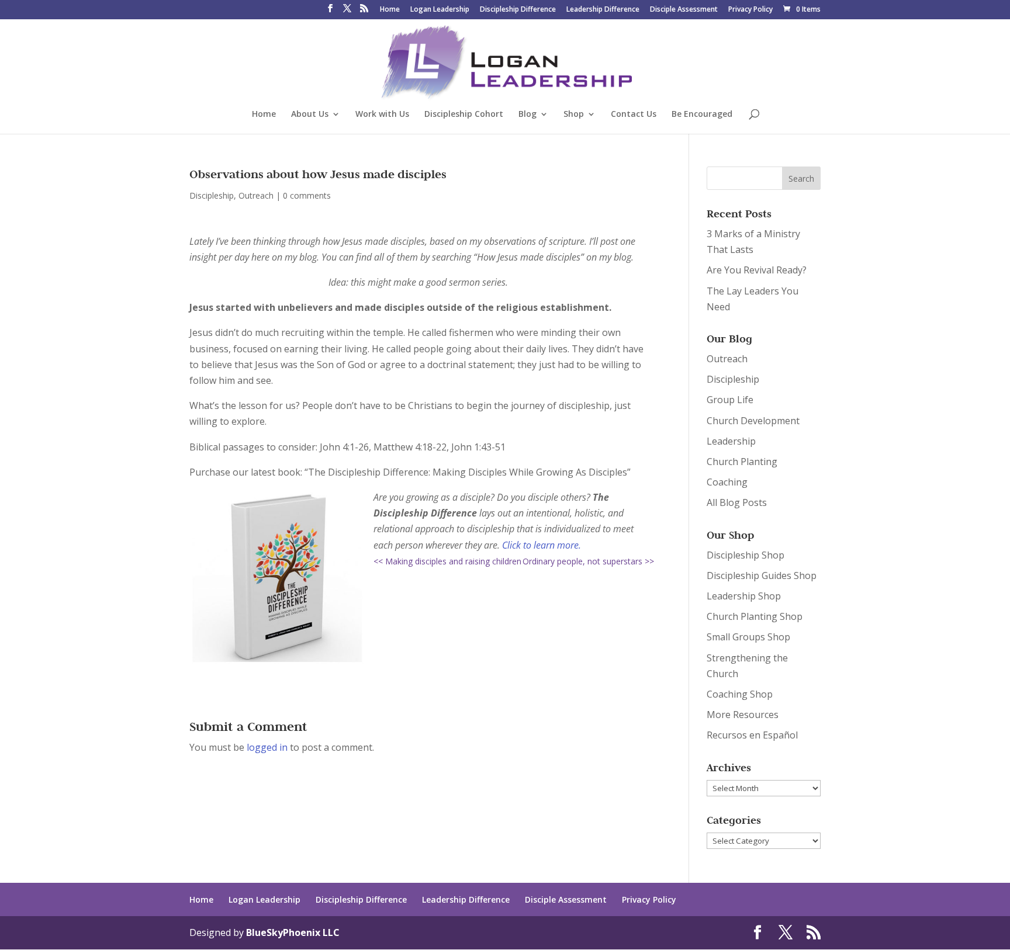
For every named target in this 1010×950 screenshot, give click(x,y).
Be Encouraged (702, 114)
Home (390, 10)
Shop (573, 114)
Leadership (731, 441)
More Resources (743, 714)
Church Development (753, 420)
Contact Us (633, 114)
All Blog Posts (737, 502)
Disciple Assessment (684, 10)
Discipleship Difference (518, 10)
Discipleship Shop (745, 555)
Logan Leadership (439, 10)
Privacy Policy (750, 10)
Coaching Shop (740, 694)
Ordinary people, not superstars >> (588, 561)
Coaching (727, 482)
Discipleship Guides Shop (762, 575)
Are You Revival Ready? (757, 269)
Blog (527, 114)
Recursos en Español (752, 735)
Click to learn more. (541, 545)
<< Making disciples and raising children (447, 561)
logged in (267, 747)
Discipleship (211, 195)
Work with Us (382, 114)
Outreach (256, 195)
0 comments (307, 195)
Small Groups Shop (748, 636)
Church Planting (742, 461)
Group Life (730, 399)
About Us (309, 114)
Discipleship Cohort (463, 114)
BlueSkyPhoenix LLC (293, 932)
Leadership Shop (744, 596)
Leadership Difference (602, 10)
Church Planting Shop (755, 616)
